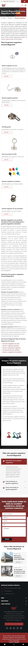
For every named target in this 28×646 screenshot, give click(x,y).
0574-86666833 (8, 591)
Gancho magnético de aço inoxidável (12, 208)
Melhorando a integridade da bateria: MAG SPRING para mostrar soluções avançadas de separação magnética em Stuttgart (19, 557)
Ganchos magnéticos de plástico (11, 181)
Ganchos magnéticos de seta (10, 343)
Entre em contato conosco (10, 585)
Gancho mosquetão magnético (11, 348)
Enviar (7, 539)
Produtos (10, 18)
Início (4, 18)
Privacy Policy (16, 640)
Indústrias (4, 601)
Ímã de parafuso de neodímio (11, 350)
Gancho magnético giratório (10, 98)
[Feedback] (23, 644)
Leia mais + (18, 562)
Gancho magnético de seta (9, 65)
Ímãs (2, 598)
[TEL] (14, 644)
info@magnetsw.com (9, 593)
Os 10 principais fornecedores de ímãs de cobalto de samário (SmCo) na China (19, 571)
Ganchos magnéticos (20, 18)
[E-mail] (4, 644)
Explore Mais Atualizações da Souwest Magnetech (14, 548)
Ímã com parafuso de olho (9, 154)
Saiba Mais (7, 76)
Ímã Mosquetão (6, 127)
